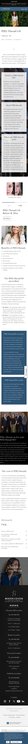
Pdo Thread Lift (18, 39)
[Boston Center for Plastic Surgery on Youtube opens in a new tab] (18, 701)
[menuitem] (5, 701)
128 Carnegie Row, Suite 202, (14, 662)
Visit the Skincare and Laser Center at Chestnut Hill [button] (14, 4)
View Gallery (6, 218)
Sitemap (18, 717)
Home (2, 39)
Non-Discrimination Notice (9, 715)
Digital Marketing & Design (15, 723)
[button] (25, 9)
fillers (10, 158)
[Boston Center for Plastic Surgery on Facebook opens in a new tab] (9, 701)
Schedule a (14, 569)
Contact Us (13, 575)
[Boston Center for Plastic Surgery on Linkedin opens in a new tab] (23, 701)
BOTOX (6, 158)
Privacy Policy (12, 717)
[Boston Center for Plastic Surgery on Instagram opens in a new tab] (5, 701)
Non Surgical (8, 39)
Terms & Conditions (20, 715)
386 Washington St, (14, 682)
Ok (8, 742)
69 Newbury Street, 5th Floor (14, 643)
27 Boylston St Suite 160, (14, 619)
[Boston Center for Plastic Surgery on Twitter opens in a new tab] (14, 701)
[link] (14, 606)
